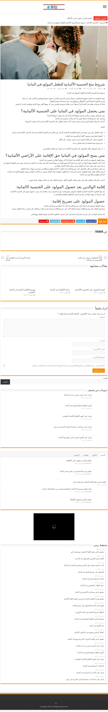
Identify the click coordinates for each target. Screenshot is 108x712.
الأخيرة (102, 455)
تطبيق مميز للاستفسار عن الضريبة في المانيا (76, 471)
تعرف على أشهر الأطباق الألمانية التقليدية (77, 416)
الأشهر (94, 455)
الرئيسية (102, 23)
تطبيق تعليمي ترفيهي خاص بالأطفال (79, 18)
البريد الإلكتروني (98, 349)
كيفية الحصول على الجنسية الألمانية (90, 290)
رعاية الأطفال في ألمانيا (60, 290)
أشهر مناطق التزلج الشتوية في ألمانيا (78, 406)
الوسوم (76, 455)
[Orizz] (54, 6)
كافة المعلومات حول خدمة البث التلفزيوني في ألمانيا (90, 258)
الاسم (102, 341)
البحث (105, 378)
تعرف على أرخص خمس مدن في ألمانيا (78, 395)
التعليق (102, 317)
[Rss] (56, 703)
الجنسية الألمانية (92, 23)
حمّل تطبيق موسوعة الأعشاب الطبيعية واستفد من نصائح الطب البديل (67, 489)
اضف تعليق (61, 88)
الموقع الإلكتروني (99, 357)
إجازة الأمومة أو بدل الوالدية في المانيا (18, 258)
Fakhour (100, 88)
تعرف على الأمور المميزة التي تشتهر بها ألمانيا (75, 437)
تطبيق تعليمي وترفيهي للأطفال (81, 500)
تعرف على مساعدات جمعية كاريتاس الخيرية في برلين (73, 427)
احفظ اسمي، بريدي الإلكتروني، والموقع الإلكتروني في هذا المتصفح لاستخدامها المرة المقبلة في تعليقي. (68, 366)
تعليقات (86, 455)
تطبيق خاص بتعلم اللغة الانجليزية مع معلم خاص (89, 482)
